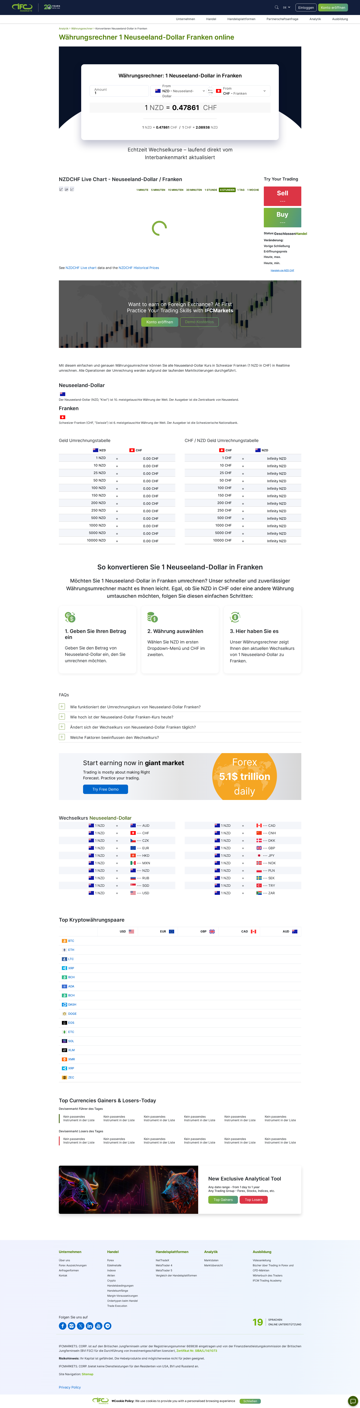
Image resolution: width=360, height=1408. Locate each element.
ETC (71, 1032)
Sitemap (87, 1374)
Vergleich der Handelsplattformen (176, 1275)
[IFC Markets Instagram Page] (71, 1326)
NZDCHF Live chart (81, 268)
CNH (272, 833)
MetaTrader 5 (164, 1270)
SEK (271, 878)
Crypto (111, 1280)
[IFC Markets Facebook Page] (62, 1326)
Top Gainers (223, 1200)
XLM (71, 1050)
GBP (271, 848)
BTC (71, 941)
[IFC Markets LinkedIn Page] (89, 1326)
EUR (145, 848)
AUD (145, 826)
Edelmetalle (114, 1265)
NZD (145, 871)
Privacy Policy (70, 1387)
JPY (271, 856)
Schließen (250, 1401)
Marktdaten (211, 1260)
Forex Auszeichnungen (73, 1265)
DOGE (72, 1014)
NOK (272, 863)
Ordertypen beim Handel (122, 1300)
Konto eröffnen (333, 8)
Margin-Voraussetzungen (122, 1295)
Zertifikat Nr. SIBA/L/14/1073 (196, 1351)
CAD (271, 826)
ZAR (271, 893)
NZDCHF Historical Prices (139, 268)
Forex (110, 1260)
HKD (145, 856)
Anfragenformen (69, 1270)
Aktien (111, 1275)
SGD (145, 885)
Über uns (64, 1260)
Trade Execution (117, 1305)
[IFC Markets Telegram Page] (107, 1326)
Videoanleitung (262, 1260)
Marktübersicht (213, 1265)
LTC (71, 959)
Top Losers (253, 1200)
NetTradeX (162, 1260)
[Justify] (276, 7)
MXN (146, 863)
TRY (271, 885)
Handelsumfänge (117, 1290)
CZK (145, 841)
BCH (71, 977)
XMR (71, 1059)
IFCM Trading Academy (267, 1280)
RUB (145, 878)
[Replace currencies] (210, 91)
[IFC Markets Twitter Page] (80, 1326)
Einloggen (306, 8)
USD (145, 893)
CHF (145, 833)
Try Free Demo (105, 789)
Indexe (111, 1270)
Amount (100, 89)
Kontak (63, 1275)
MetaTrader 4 (164, 1265)
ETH (71, 950)
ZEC (71, 1077)
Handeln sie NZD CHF (282, 270)
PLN (271, 871)
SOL (71, 1041)
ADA (71, 986)
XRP (71, 968)
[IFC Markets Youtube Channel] (98, 1326)
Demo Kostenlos (199, 322)
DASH (72, 1004)
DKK (271, 841)
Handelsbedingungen (120, 1285)
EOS (71, 1023)
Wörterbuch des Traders (267, 1275)
